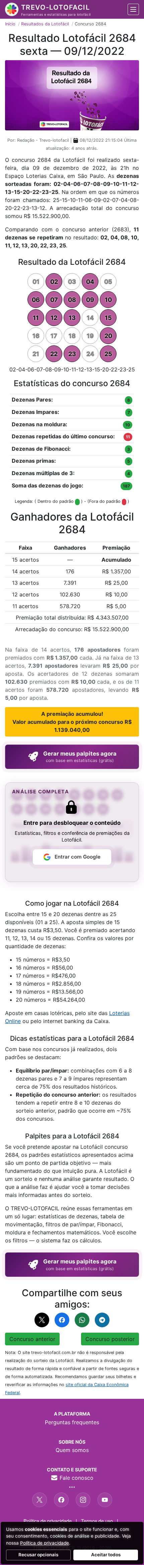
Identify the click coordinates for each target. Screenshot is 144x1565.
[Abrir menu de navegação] (133, 9)
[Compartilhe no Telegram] (102, 1320)
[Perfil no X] (39, 1499)
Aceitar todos (106, 1554)
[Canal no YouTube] (104, 1499)
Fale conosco (75, 1477)
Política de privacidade (47, 1520)
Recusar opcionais (38, 1554)
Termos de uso (97, 1520)
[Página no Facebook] (61, 1499)
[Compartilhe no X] (41, 1320)
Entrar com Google (77, 857)
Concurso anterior (32, 1339)
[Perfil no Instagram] (83, 1499)
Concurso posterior (110, 1339)
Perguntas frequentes (72, 1422)
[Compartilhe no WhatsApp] (82, 1320)
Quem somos (72, 1450)
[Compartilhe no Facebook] (62, 1320)
